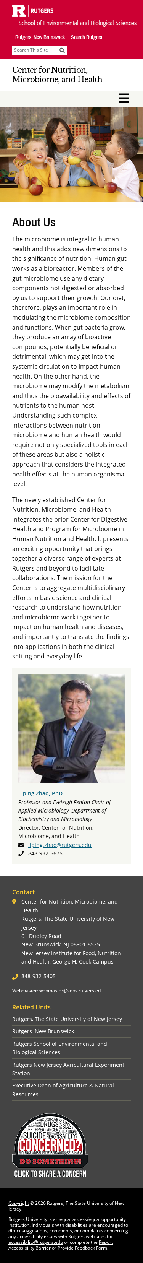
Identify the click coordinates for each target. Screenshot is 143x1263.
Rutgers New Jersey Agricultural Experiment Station (68, 1069)
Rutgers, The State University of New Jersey (67, 1018)
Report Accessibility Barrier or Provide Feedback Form (60, 1245)
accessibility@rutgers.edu (35, 1242)
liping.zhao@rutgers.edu (60, 845)
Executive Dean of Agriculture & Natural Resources (63, 1089)
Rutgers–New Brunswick (40, 37)
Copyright (18, 1203)
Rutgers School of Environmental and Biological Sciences (59, 1048)
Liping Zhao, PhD (40, 793)
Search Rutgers (86, 37)
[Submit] (62, 50)
